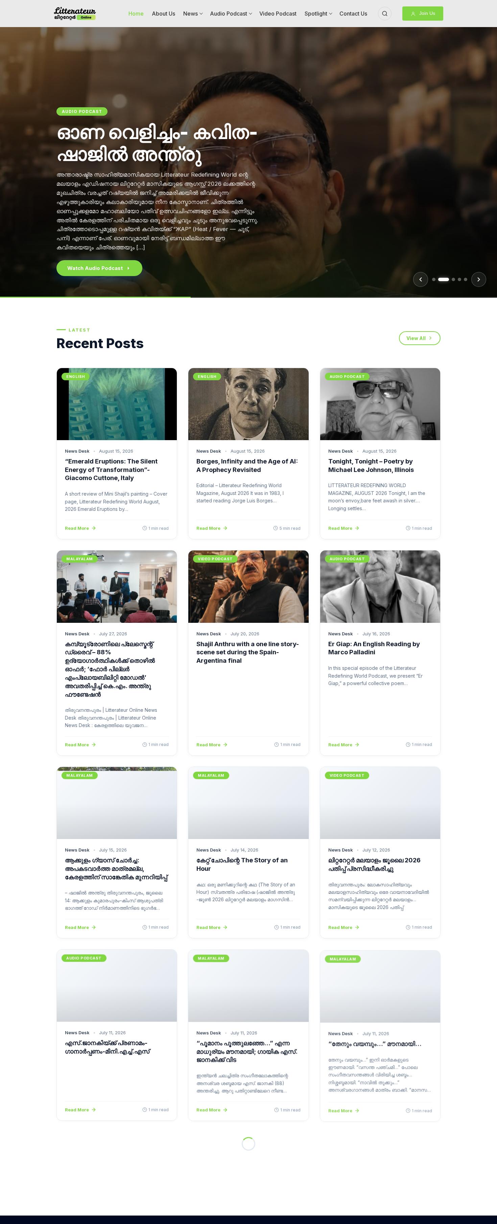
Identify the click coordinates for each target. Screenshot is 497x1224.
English (72, 132)
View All (416, 338)
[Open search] (385, 13)
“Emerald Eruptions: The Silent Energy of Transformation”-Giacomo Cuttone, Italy (111, 469)
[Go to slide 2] (443, 279)
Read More (77, 528)
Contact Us (353, 13)
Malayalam (79, 559)
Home (136, 13)
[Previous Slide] (420, 279)
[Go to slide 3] (453, 279)
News (190, 13)
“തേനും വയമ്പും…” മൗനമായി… (375, 1042)
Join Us (426, 13)
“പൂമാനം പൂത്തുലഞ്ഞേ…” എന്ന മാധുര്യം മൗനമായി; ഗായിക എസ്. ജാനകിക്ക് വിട (246, 1051)
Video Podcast (278, 13)
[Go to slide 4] (459, 279)
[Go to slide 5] (465, 279)
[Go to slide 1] (433, 279)
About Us (163, 13)
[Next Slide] (478, 279)
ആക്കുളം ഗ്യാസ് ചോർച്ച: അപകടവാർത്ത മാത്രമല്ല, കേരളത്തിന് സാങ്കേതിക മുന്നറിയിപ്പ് (116, 868)
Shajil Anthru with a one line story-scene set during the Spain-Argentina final (247, 652)
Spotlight (316, 13)
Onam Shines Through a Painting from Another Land (170, 178)
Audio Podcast (228, 13)
